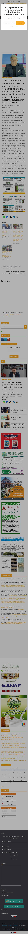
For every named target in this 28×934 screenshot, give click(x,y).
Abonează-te (20, 23)
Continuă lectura (14, 26)
